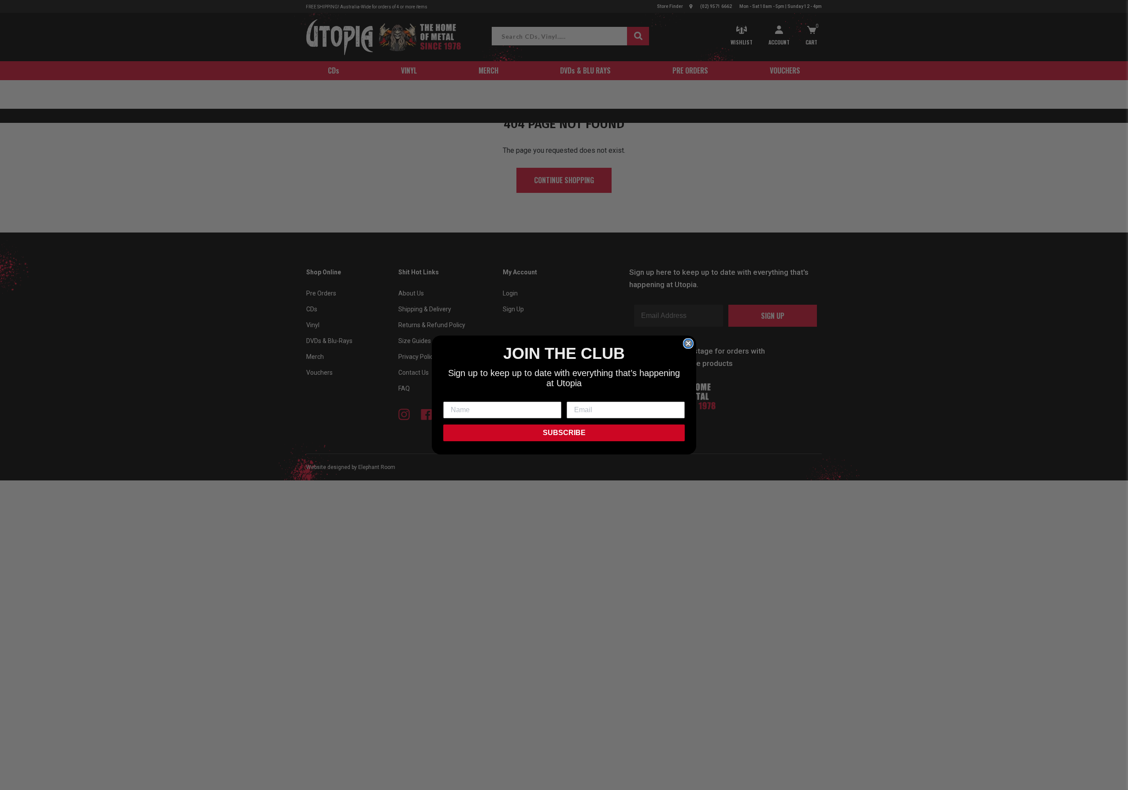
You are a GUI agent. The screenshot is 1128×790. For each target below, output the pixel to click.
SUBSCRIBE (564, 432)
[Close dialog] (688, 343)
